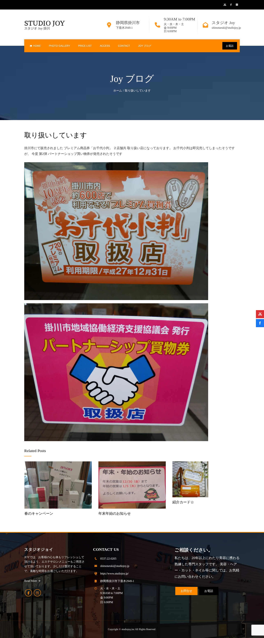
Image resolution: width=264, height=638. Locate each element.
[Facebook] (28, 592)
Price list (85, 45)
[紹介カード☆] (190, 479)
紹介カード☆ (183, 502)
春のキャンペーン (38, 513)
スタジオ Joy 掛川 (37, 28)
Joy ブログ (144, 45)
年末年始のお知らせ (114, 513)
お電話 (229, 45)
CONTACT (124, 45)
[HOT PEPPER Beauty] (37, 592)
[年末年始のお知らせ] (132, 484)
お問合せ (186, 590)
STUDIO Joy (44, 23)
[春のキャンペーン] (58, 484)
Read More (30, 580)
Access (105, 45)
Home (37, 45)
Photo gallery (59, 45)
